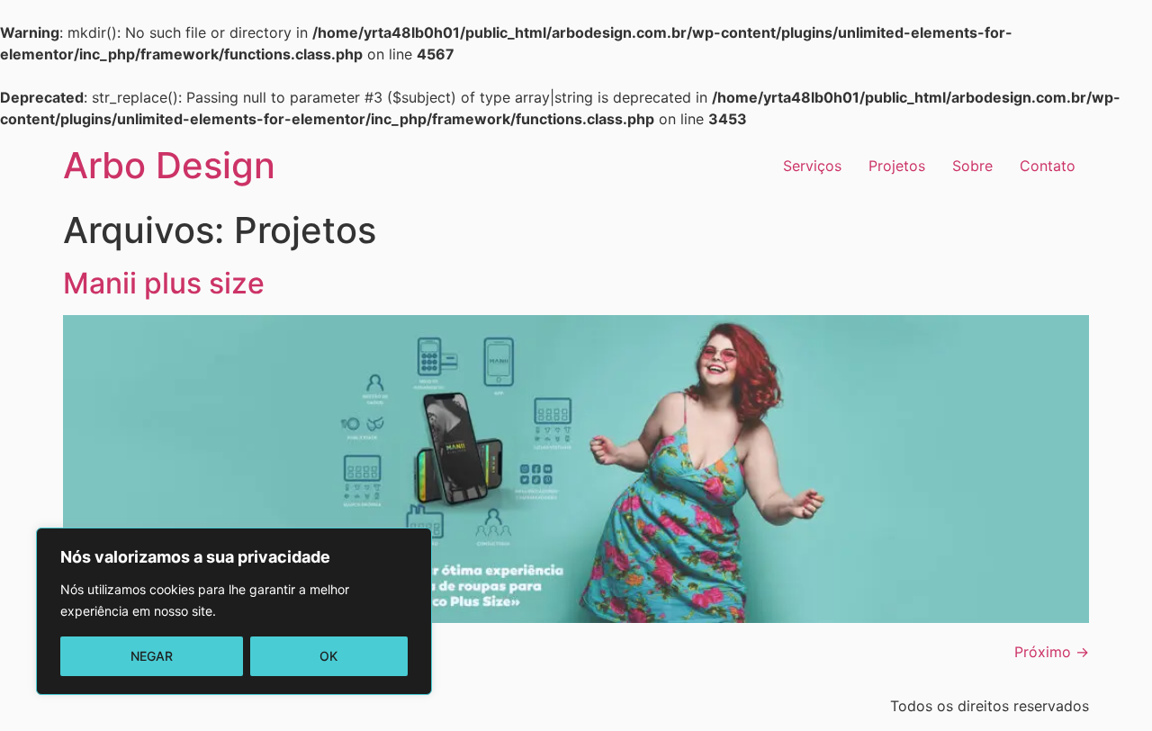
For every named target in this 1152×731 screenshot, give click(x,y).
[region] (234, 611)
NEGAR (151, 655)
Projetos (896, 166)
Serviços (812, 166)
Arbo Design (169, 165)
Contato (1048, 166)
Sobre (972, 166)
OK (329, 655)
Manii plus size (164, 283)
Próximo (1051, 652)
